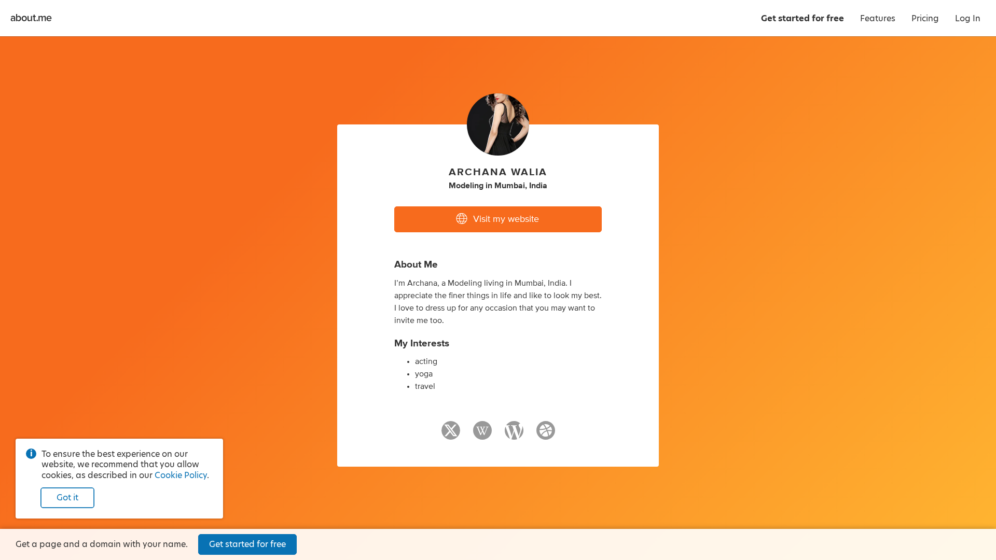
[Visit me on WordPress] (514, 435)
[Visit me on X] (450, 435)
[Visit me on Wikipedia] (482, 435)
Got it (67, 497)
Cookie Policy (181, 475)
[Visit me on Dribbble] (545, 435)
